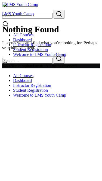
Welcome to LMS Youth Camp (39, 54)
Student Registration (30, 49)
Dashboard (22, 39)
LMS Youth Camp (18, 13)
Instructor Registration (32, 44)
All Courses (23, 35)
